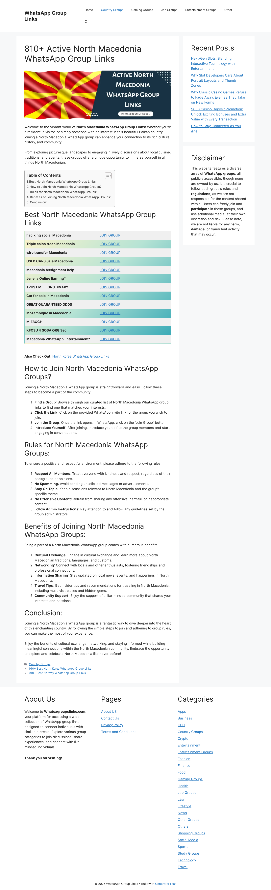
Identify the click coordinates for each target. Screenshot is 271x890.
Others (183, 826)
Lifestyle (184, 806)
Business (185, 718)
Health (183, 786)
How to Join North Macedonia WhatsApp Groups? (65, 187)
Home (89, 10)
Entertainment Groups (200, 10)
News (182, 813)
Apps (182, 712)
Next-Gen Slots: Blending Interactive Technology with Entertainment (213, 63)
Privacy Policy (112, 725)
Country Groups (112, 10)
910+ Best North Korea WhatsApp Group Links (60, 668)
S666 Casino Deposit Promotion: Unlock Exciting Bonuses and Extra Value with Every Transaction (218, 114)
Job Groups (169, 10)
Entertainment (189, 745)
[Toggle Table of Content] (106, 175)
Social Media (188, 840)
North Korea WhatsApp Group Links (80, 356)
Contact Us (110, 718)
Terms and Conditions (118, 732)
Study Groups (189, 853)
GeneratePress (165, 884)
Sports (183, 847)
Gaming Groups (142, 10)
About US (109, 712)
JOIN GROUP (110, 235)
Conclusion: (38, 202)
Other (228, 10)
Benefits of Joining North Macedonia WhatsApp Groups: (70, 197)
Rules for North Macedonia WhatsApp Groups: (63, 192)
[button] (86, 22)
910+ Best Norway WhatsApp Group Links (57, 673)
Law (181, 799)
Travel (182, 867)
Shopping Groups (191, 833)
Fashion (184, 759)
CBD (181, 725)
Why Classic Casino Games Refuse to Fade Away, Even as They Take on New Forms (219, 97)
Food (182, 772)
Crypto (183, 739)
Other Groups (188, 820)
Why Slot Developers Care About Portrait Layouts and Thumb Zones (217, 80)
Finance (184, 766)
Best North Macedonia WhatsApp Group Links (62, 181)
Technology (187, 860)
